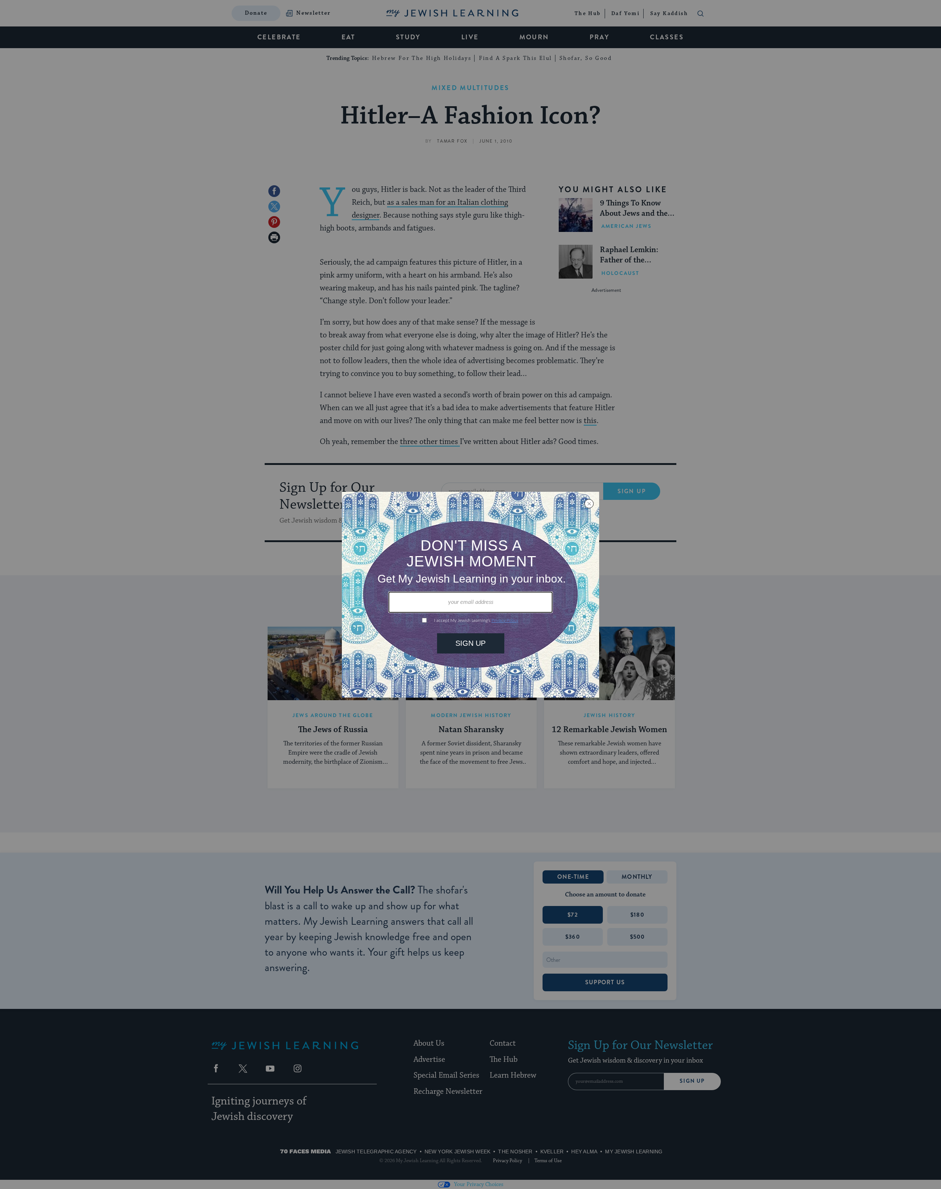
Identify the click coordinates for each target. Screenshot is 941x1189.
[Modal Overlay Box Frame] (470, 595)
